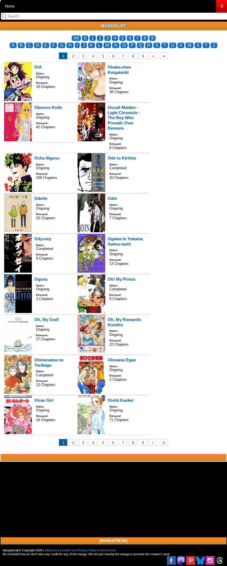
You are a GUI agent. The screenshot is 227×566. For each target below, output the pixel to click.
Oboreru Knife (48, 107)
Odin (112, 198)
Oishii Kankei (120, 400)
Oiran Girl (43, 400)
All (76, 38)
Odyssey (42, 238)
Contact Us (67, 550)
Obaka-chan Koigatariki (119, 70)
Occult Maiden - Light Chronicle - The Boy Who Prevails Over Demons (124, 118)
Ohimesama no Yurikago (48, 362)
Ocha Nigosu (47, 158)
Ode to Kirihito (122, 158)
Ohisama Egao (122, 360)
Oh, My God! (46, 319)
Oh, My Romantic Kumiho (124, 322)
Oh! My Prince (121, 279)
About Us (51, 550)
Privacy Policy (87, 550)
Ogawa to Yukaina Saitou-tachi (125, 241)
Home (9, 6)
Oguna (40, 279)
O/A (38, 67)
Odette (40, 198)
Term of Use (107, 550)
